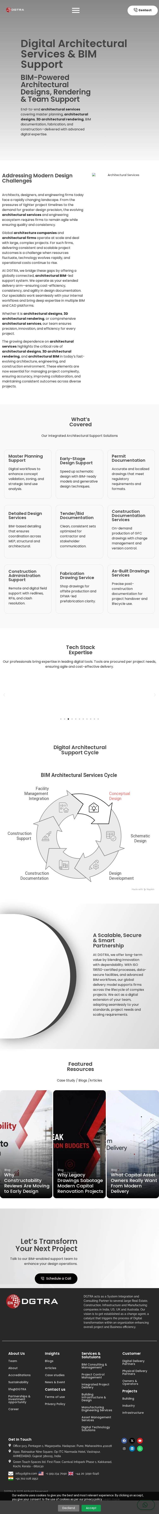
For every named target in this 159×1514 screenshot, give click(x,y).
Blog (7, 1170)
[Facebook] (124, 1441)
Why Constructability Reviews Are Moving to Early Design (26, 1183)
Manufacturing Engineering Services (97, 1408)
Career (13, 1409)
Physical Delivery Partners (134, 1372)
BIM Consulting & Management (94, 1365)
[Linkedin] (132, 1449)
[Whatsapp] (140, 1449)
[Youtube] (140, 1441)
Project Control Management (93, 1375)
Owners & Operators (130, 1382)
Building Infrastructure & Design (94, 1397)
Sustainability (18, 1382)
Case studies (55, 1375)
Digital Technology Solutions (96, 1428)
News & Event (55, 1382)
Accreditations (19, 1375)
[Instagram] (124, 1449)
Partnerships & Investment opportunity (19, 1399)
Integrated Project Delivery (95, 1385)
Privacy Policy (55, 1404)
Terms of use (55, 1397)
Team (12, 1361)
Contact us (55, 1389)
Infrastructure (133, 1413)
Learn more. (111, 1499)
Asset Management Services (96, 1418)
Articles (50, 1368)
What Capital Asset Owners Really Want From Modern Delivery (134, 1183)
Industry (128, 1406)
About (13, 1368)
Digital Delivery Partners (133, 1362)
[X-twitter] (132, 1441)
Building (128, 1398)
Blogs (49, 1361)
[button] (4, 695)
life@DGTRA (17, 1389)
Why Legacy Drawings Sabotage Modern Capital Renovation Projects (80, 1183)
